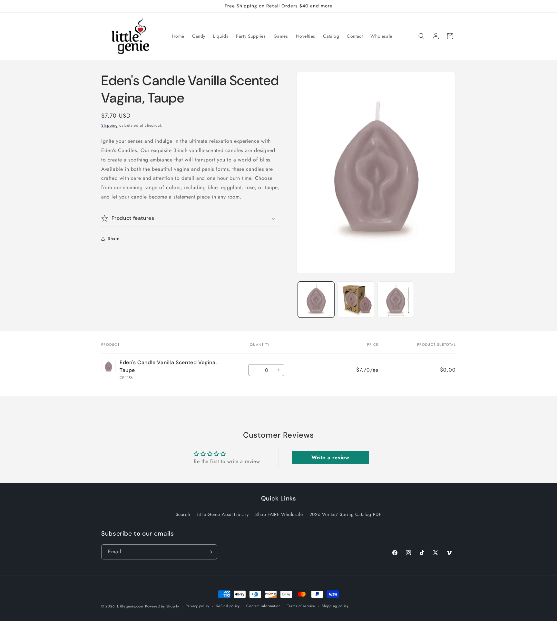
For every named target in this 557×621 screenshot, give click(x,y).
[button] (422, 36)
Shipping (109, 125)
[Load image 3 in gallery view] (395, 299)
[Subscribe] (210, 551)
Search (183, 514)
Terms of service (301, 605)
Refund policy (228, 605)
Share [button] (114, 239)
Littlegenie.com (130, 606)
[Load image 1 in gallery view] (316, 299)
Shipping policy (335, 605)
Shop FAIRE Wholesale (279, 514)
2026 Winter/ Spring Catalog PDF (345, 514)
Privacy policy (198, 605)
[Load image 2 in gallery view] (355, 299)
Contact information (263, 605)
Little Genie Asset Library (223, 514)
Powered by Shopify (162, 606)
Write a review (330, 457)
